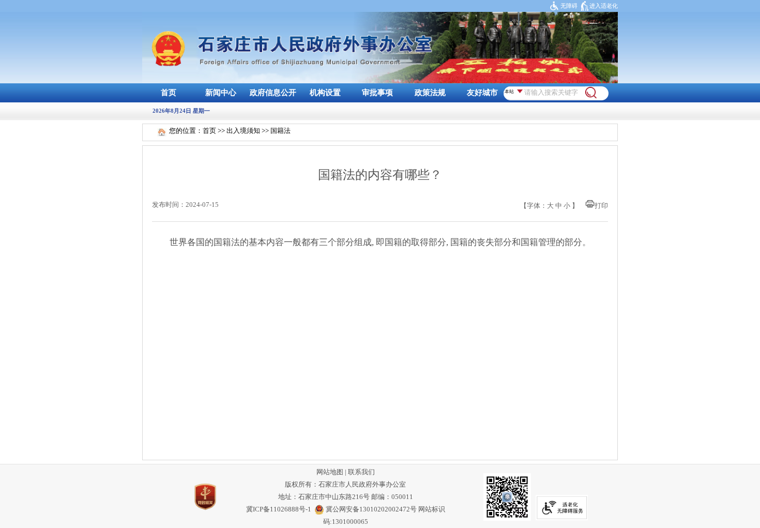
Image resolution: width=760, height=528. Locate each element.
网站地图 (329, 472)
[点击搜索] (591, 97)
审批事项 (377, 92)
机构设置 (325, 92)
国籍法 (280, 130)
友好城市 (482, 92)
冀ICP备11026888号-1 (278, 509)
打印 (601, 205)
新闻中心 (220, 92)
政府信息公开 (273, 92)
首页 (168, 92)
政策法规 (430, 92)
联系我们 (361, 472)
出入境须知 (243, 130)
